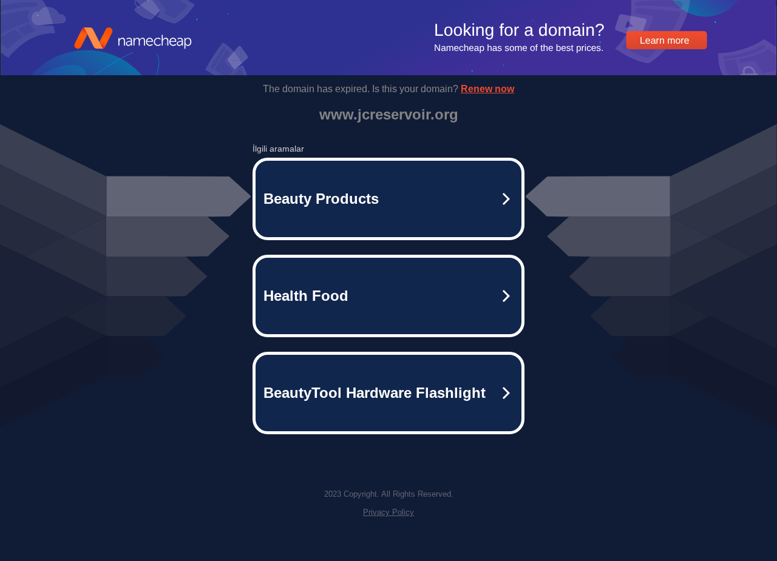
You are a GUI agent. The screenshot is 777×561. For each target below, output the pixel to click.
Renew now (487, 89)
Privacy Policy (388, 512)
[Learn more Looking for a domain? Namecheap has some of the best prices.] (388, 72)
